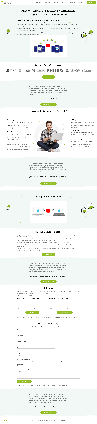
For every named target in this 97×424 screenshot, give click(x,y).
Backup (44, 420)
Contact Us (56, 420)
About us (49, 420)
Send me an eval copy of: (24, 359)
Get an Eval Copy (48, 77)
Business (56, 2)
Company (72, 2)
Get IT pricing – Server (64, 312)
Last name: (20, 335)
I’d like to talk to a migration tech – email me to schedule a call (35, 366)
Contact (80, 2)
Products (39, 2)
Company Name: (22, 341)
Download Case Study (48, 104)
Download (63, 420)
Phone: (19, 353)
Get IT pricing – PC (32, 312)
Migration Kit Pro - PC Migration (27, 361)
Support (33, 420)
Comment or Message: (23, 369)
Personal (47, 2)
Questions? (20, 364)
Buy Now (91, 2)
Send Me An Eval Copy (23, 381)
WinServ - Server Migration (57, 361)
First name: (20, 330)
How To (64, 2)
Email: (19, 347)
